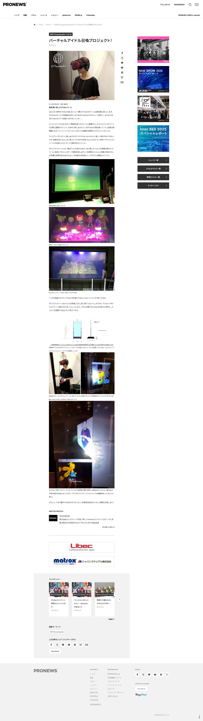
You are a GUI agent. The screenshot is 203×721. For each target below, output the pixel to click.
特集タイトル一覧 (153, 177)
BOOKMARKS (179, 4)
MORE (111, 619)
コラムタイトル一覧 (153, 169)
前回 (50, 111)
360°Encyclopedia (57, 632)
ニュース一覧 (153, 160)
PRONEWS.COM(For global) (189, 15)
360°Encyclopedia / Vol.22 (61, 34)
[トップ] (34, 24)
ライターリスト (107, 527)
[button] (119, 599)
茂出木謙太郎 (65, 516)
